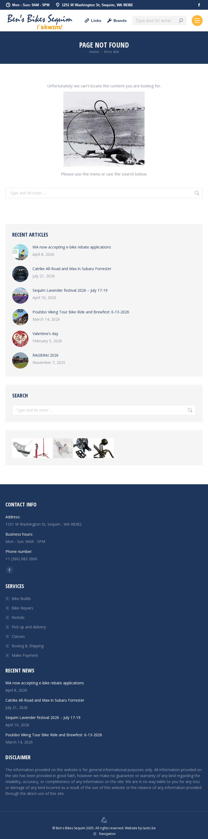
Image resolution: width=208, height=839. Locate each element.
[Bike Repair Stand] (42, 448)
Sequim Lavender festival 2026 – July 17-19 (70, 290)
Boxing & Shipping (28, 645)
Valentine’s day (45, 333)
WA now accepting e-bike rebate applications (71, 247)
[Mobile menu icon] (197, 20)
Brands (120, 20)
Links (96, 20)
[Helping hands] (63, 448)
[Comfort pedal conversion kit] (22, 448)
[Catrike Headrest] (104, 448)
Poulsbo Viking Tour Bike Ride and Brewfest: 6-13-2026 (80, 311)
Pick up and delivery (29, 626)
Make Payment (25, 655)
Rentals (18, 617)
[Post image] (20, 252)
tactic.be (149, 828)
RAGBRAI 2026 (45, 355)
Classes (18, 636)
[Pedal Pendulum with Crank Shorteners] (83, 448)
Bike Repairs (22, 608)
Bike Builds (21, 598)
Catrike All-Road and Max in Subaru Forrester (71, 268)
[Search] (181, 20)
